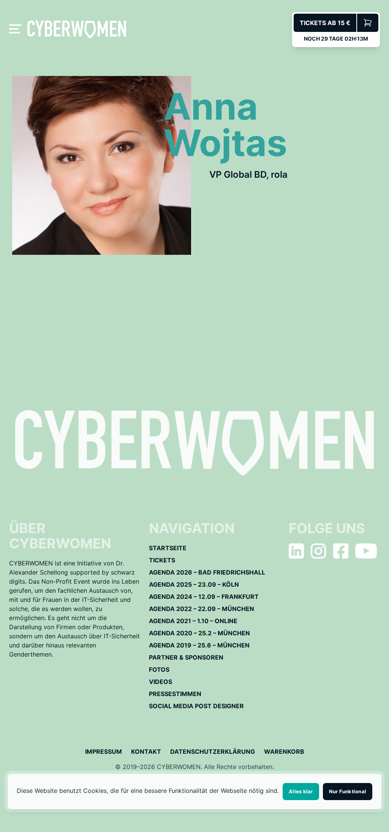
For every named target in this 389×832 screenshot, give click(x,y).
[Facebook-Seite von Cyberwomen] (340, 551)
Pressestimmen (175, 694)
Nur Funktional (348, 791)
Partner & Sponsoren (186, 657)
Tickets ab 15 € (325, 23)
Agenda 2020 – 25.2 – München (199, 633)
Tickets (162, 560)
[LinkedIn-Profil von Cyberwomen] (296, 551)
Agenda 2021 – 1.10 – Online (193, 621)
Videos (160, 681)
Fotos (159, 669)
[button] (16, 30)
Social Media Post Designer (196, 706)
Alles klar (301, 791)
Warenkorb (284, 751)
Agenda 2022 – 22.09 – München (201, 609)
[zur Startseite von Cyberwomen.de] (76, 29)
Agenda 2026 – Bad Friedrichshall (207, 572)
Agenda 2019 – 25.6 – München (199, 645)
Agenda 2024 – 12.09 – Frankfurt (204, 596)
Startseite (168, 548)
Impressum (103, 751)
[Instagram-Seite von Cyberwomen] (318, 551)
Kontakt (146, 751)
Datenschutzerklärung (212, 751)
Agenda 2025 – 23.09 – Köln (194, 584)
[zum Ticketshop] (367, 23)
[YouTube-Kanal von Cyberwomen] (366, 551)
